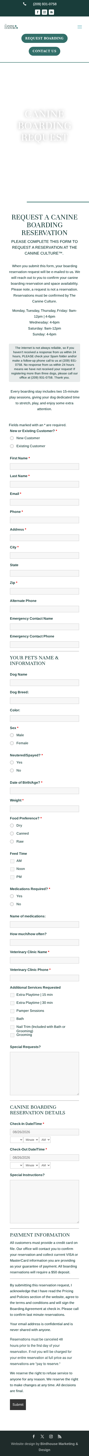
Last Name (20, 476)
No (18, 770)
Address (18, 529)
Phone (16, 512)
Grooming (24, 1035)
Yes (19, 762)
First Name (20, 458)
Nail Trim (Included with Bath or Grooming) (40, 1027)
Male (20, 735)
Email (15, 494)
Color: (15, 710)
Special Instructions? (27, 1175)
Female (22, 743)
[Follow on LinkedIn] (51, 12)
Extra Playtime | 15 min (34, 994)
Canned (22, 833)
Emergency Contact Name (31, 618)
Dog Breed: (19, 692)
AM (19, 861)
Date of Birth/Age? (26, 782)
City (14, 547)
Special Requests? (25, 1047)
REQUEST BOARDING (44, 38)
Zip (13, 583)
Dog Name (18, 674)
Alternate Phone (23, 601)
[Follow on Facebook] (37, 12)
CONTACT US (44, 51)
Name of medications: (28, 916)
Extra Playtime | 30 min (34, 1002)
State (14, 565)
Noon (20, 869)
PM (19, 877)
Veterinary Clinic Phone (30, 970)
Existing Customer (30, 446)
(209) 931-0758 (45, 4)
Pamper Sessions (30, 1010)
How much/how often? (28, 934)
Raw (20, 841)
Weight (17, 800)
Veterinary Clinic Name (29, 952)
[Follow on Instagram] (44, 12)
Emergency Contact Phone (32, 636)
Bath (20, 1018)
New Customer (28, 438)
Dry (19, 825)
